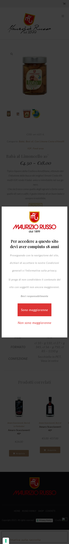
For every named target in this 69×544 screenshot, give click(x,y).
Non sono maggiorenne (34, 323)
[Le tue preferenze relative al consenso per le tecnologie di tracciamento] (6, 541)
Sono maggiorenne (34, 310)
